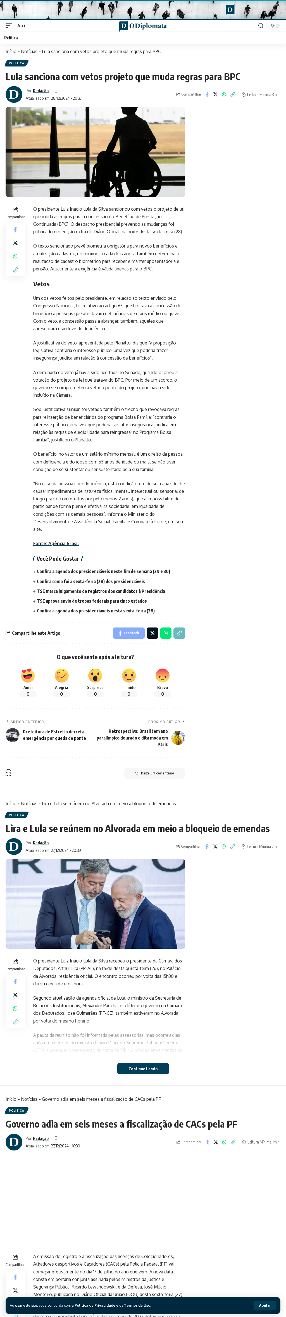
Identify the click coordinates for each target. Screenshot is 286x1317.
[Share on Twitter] (216, 94)
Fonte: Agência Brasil (56, 543)
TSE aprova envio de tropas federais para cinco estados (92, 601)
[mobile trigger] (10, 26)
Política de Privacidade (95, 1305)
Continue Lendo (143, 1068)
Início (11, 51)
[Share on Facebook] (207, 94)
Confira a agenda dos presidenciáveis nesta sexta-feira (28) (96, 611)
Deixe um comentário (157, 773)
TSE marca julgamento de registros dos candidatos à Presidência (101, 591)
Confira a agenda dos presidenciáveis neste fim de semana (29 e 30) (103, 571)
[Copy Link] (233, 94)
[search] (261, 26)
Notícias (29, 51)
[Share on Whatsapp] (224, 94)
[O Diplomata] (142, 26)
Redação (41, 90)
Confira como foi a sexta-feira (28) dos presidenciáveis (91, 581)
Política (16, 63)
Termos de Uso (137, 1305)
